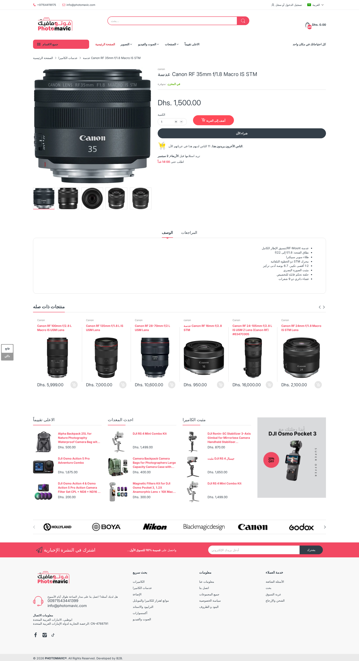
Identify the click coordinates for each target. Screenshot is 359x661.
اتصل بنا (204, 588)
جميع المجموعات (209, 594)
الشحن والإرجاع (275, 600)
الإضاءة (137, 594)
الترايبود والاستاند (143, 606)
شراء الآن (242, 133)
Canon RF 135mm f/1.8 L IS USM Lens (104, 328)
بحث (268, 588)
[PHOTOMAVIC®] (54, 24)
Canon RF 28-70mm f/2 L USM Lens (152, 328)
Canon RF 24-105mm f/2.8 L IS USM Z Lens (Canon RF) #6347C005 (252, 330)
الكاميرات (139, 581)
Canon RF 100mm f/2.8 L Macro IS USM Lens (54, 328)
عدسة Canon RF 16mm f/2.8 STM (203, 328)
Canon (41, 320)
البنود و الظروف (209, 606)
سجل (278, 4)
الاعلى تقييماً (44, 419)
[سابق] (149, 126)
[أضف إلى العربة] (74, 384)
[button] (315, 4)
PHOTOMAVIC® (56, 658)
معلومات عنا (206, 581)
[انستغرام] (44, 635)
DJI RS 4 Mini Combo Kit (150, 433)
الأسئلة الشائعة (275, 581)
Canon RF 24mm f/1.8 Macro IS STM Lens (301, 328)
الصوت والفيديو (142, 619)
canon (161, 69)
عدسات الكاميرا (142, 588)
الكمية (161, 114)
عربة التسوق (273, 594)
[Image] (291, 457)
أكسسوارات (140, 613)
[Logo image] (57, 527)
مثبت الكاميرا (194, 419)
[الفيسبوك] (35, 635)
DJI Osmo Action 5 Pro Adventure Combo (74, 460)
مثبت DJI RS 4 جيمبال (221, 458)
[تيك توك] (53, 635)
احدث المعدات (120, 419)
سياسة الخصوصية (210, 600)
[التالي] (35, 126)
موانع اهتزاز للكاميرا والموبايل (151, 600)
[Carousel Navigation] (322, 307)
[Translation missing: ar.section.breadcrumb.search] (243, 20)
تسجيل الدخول (293, 4)
